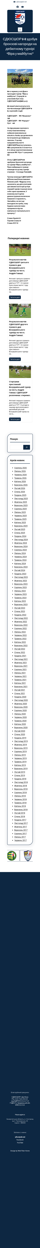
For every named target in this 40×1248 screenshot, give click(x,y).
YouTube (20, 1143)
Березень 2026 (21, 485)
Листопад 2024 (21, 539)
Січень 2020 (19, 734)
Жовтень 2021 (20, 663)
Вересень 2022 (21, 625)
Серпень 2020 (20, 710)
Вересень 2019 (21, 748)
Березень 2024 (21, 567)
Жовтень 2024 (20, 543)
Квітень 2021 (20, 683)
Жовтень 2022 (20, 621)
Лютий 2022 (19, 649)
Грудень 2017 (20, 820)
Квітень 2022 (20, 642)
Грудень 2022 (20, 615)
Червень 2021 (20, 676)
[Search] (26, 447)
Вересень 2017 (21, 830)
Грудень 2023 (20, 574)
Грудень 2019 (20, 738)
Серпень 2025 (20, 509)
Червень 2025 (20, 516)
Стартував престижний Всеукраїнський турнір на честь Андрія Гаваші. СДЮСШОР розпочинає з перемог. (20, 389)
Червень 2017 (20, 840)
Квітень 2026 (20, 481)
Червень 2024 (20, 557)
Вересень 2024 (21, 546)
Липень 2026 (20, 471)
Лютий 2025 (19, 529)
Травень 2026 (20, 478)
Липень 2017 (20, 837)
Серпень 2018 (20, 792)
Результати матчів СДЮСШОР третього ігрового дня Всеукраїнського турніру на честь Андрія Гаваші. (19, 267)
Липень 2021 (20, 673)
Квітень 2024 (20, 563)
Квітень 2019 (20, 765)
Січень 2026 (19, 492)
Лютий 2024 (19, 570)
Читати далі (15, 297)
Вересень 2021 (21, 666)
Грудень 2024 (20, 536)
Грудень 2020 (20, 697)
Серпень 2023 (20, 587)
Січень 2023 (19, 611)
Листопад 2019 (21, 741)
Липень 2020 (20, 714)
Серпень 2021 (20, 669)
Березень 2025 (21, 526)
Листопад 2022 (21, 618)
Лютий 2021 (19, 690)
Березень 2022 (21, 645)
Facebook (20, 1140)
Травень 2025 (20, 519)
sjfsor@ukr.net (21, 2)
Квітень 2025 (20, 522)
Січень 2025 (19, 533)
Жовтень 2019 (20, 745)
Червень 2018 (20, 799)
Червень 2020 (20, 717)
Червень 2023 (20, 594)
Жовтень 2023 (20, 581)
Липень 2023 (20, 591)
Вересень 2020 (21, 707)
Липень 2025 (20, 512)
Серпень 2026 (20, 468)
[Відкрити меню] (20, 29)
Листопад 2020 (21, 700)
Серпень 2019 (20, 751)
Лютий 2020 (19, 731)
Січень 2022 (19, 652)
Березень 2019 (21, 768)
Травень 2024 (20, 560)
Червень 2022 (20, 635)
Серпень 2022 (20, 628)
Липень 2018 (20, 796)
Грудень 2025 (20, 495)
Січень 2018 (19, 816)
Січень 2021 (19, 693)
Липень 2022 (20, 632)
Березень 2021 (21, 686)
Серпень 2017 (20, 833)
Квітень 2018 (20, 806)
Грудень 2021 (20, 656)
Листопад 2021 (21, 659)
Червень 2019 (20, 758)
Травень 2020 (20, 721)
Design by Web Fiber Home (20, 1151)
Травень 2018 (20, 803)
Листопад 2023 (21, 577)
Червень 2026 (20, 475)
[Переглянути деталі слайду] (23, 855)
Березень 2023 (21, 604)
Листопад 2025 (21, 498)
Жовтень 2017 (20, 827)
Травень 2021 (20, 680)
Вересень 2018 (21, 789)
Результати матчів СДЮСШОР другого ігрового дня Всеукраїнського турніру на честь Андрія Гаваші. (18, 328)
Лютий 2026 (19, 488)
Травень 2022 (20, 639)
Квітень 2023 (20, 601)
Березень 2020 (21, 727)
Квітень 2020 (20, 724)
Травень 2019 (20, 762)
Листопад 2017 (21, 823)
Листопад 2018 (21, 782)
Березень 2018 (21, 810)
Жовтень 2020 (20, 704)
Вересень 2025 (21, 505)
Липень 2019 (20, 755)
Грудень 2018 (20, 779)
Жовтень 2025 (20, 502)
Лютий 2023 (19, 608)
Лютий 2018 (19, 813)
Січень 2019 (19, 775)
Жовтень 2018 (20, 786)
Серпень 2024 (20, 550)
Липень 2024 (20, 553)
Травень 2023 (20, 598)
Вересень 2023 (21, 584)
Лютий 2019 (19, 772)
